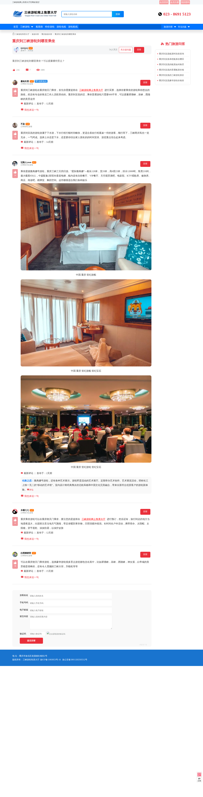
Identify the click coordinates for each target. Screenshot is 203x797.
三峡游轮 (27, 26)
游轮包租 (61, 26)
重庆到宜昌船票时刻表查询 (171, 54)
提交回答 (31, 641)
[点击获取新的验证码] (56, 634)
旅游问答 (170, 27)
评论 (30, 490)
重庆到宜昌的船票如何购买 (171, 64)
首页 (15, 26)
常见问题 (184, 27)
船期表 (39, 26)
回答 (139, 49)
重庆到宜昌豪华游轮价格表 (171, 80)
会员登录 (164, 2)
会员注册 (174, 2)
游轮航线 (73, 26)
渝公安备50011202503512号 (74, 660)
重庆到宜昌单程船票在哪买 (171, 59)
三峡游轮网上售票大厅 (91, 90)
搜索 (118, 14)
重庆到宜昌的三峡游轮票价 (171, 75)
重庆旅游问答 (46, 34)
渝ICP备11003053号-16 (50, 660)
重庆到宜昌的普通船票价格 (171, 70)
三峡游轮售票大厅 (22, 34)
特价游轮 (50, 26)
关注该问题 (126, 50)
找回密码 (185, 2)
